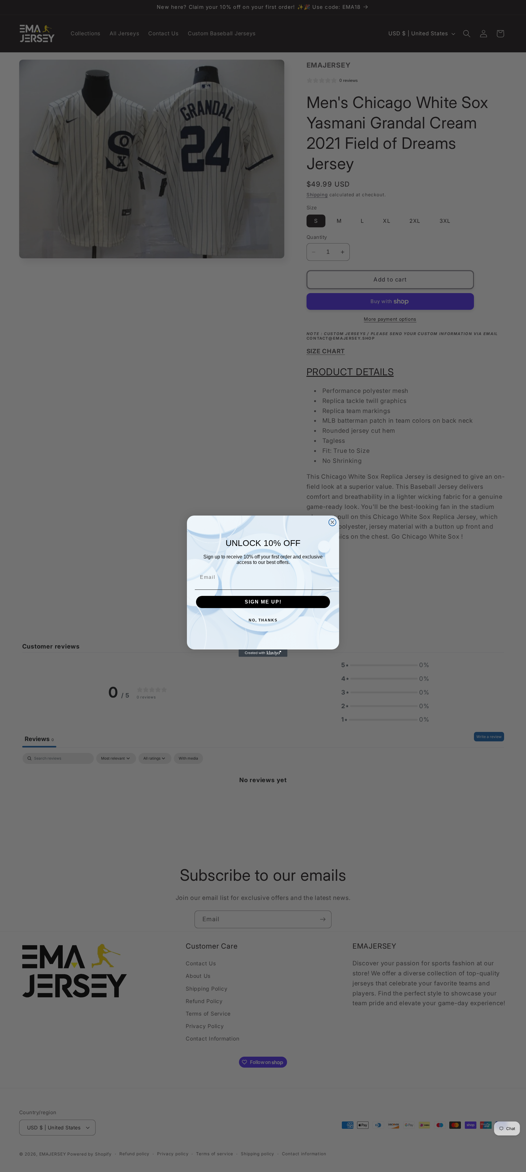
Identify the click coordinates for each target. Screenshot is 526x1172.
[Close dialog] (332, 522)
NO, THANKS (263, 620)
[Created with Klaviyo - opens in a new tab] (263, 653)
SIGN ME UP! (263, 601)
